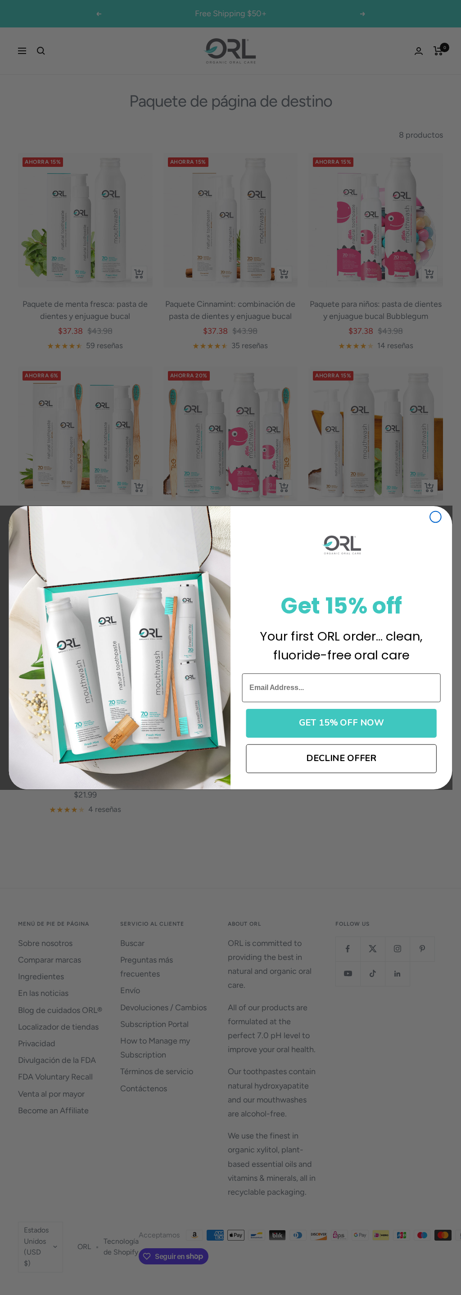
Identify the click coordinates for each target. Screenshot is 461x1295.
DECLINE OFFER (341, 758)
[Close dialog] (435, 516)
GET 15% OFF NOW (341, 723)
